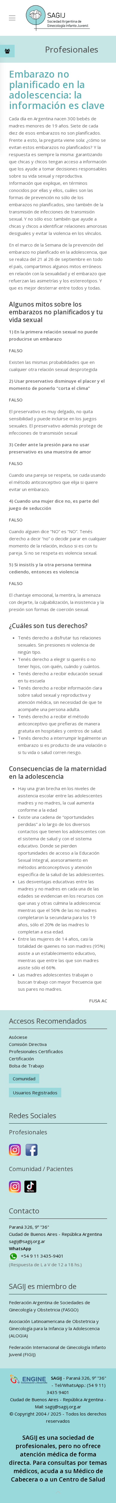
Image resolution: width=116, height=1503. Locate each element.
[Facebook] (31, 1152)
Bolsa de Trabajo (26, 1066)
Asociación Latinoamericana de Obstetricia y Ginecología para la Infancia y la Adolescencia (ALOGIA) (54, 1328)
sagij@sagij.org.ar (27, 1241)
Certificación (21, 1059)
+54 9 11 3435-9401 (42, 1256)
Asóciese (18, 1037)
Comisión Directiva (28, 1044)
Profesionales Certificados (36, 1051)
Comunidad (24, 1079)
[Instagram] (15, 1152)
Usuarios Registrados (35, 1093)
